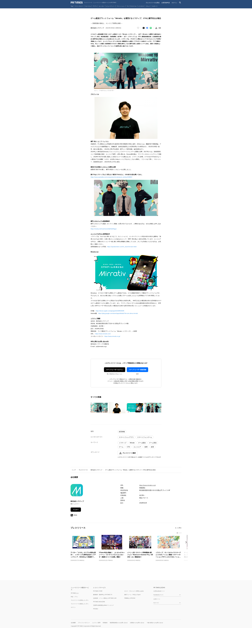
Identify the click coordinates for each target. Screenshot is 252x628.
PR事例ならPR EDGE (129, 598)
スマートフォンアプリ (126, 437)
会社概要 (73, 622)
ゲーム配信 (142, 443)
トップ (74, 470)
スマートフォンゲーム (144, 437)
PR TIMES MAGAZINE (99, 602)
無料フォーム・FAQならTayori (132, 594)
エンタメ (101, 6)
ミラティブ (122, 443)
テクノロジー (79, 6)
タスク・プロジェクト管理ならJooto (134, 591)
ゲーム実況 (153, 443)
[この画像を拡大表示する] (99, 407)
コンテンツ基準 (96, 622)
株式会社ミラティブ (96, 470)
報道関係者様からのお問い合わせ (119, 622)
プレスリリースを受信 (152, 3)
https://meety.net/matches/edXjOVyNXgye (104, 229)
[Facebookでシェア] (147, 28)
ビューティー (110, 6)
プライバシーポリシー (84, 622)
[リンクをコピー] (159, 28)
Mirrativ (132, 443)
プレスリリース (83, 470)
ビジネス (141, 6)
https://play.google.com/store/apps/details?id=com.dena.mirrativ (118, 313)
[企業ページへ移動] (77, 490)
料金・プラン (74, 596)
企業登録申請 (165, 3)
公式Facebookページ (159, 591)
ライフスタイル (131, 6)
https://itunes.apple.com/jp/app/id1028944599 (110, 311)
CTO (128, 447)
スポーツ (155, 6)
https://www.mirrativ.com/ (103, 334)
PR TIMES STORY (97, 591)
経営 (152, 447)
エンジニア (137, 447)
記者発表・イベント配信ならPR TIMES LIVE (104, 598)
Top (72, 6)
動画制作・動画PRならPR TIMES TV (102, 594)
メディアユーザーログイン (114, 369)
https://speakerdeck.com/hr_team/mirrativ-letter (122, 246)
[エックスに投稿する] (143, 28)
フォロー (76, 509)
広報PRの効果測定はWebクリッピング (103, 605)
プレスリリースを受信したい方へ (80, 600)
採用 (146, 447)
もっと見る (178, 528)
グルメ (148, 6)
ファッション (121, 6)
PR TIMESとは (74, 593)
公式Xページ (156, 599)
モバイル (88, 6)
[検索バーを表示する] (180, 2)
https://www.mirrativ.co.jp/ (112, 336)
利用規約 (105, 622)
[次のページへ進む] (186, 542)
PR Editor (95, 609)
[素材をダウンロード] (156, 28)
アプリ (95, 6)
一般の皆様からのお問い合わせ (154, 622)
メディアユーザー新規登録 (137, 369)
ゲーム (121, 447)
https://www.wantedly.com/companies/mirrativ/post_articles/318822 (111, 177)
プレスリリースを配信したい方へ (80, 604)
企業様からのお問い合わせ (137, 622)
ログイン (174, 3)
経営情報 (122, 431)
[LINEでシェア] (150, 28)
